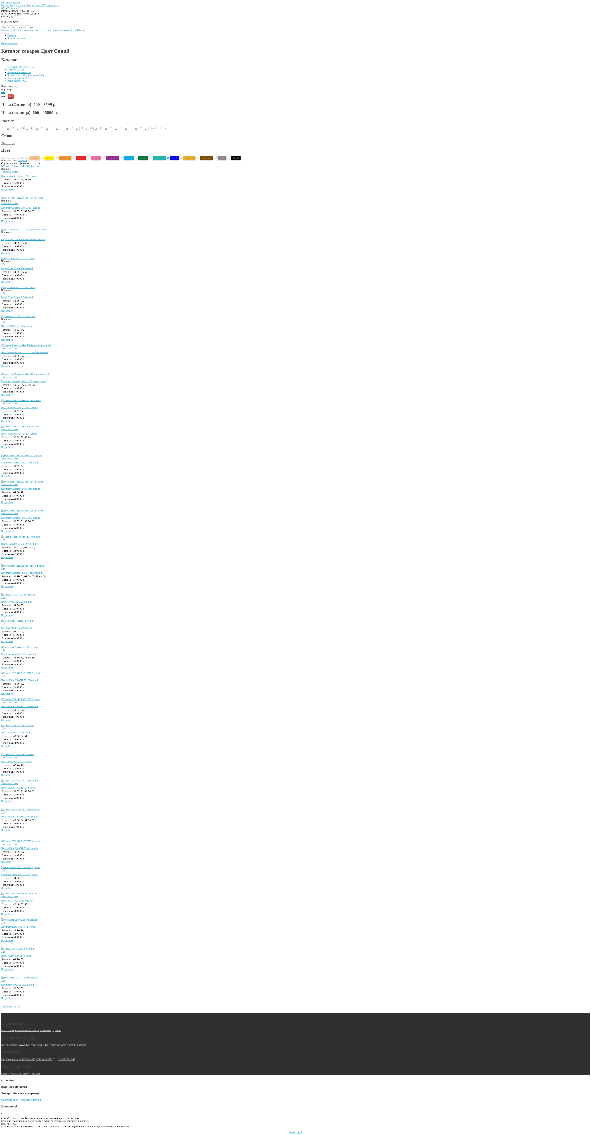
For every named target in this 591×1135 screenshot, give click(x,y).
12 (16, 1006)
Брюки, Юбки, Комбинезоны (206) (25, 75)
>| (19, 1006)
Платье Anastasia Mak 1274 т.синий (19, 544)
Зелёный (143, 158)
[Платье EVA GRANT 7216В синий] (20, 673)
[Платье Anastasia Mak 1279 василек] (21, 400)
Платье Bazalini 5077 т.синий (16, 761)
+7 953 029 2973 (30, 13)
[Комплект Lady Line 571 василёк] (19, 919)
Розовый (96, 158)
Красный (81, 158)
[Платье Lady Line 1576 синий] (18, 948)
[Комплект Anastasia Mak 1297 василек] (22, 198)
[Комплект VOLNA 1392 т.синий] (19, 977)
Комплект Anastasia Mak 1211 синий (20, 462)
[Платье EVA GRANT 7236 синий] (20, 780)
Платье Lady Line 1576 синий (16, 955)
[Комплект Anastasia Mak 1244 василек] (22, 481)
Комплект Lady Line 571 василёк (18, 927)
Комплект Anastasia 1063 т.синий (18, 654)
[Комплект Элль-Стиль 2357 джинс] (20, 867)
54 (77, 129)
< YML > (15, 30)
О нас (58, 1030)
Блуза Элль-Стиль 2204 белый (17, 268)
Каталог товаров (16, 38)
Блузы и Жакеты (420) (19, 72)
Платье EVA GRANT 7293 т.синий (19, 848)
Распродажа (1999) (17, 80)
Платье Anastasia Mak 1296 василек (19, 176)
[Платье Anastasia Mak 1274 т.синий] (20, 536)
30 (19, 160)
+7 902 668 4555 (13, 13)
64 (126, 129)
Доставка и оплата (39, 30)
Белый (20, 158)
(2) (3, 264)
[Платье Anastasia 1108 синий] (17, 725)
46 (37, 129)
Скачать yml (295, 1132)
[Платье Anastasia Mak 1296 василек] (21, 166)
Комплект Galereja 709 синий (16, 628)
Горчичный (189, 158)
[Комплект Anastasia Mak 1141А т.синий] (23, 565)
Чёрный (236, 158)
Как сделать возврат (55, 1045)
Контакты (63, 30)
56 (86, 129)
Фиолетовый (112, 158)
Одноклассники (9, 1073)
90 (25, 160)
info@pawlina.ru (9, 1059)
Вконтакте (24, 1073)
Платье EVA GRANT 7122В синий (19, 706)
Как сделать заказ (35, 1045)
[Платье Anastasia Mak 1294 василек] (21, 426)
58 (96, 129)
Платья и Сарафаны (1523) (21, 67)
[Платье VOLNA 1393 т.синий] (18, 594)
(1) (3, 235)
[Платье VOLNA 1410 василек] (18, 316)
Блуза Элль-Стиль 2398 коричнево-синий (23, 239)
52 (67, 129)
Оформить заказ (9, 1100)
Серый (222, 158)
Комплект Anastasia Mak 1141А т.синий (22, 573)
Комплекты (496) (16, 69)
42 (17, 129)
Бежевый (34, 158)
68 (146, 129)
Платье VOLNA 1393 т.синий (16, 601)
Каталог (5, 30)
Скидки (81, 30)
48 (47, 129)
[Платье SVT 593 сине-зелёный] (18, 893)
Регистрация (13, 2)
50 (57, 129)
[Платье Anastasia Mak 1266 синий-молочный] (26, 345)
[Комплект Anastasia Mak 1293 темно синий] (25, 374)
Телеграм (35, 1073)
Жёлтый (49, 158)
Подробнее (7, 189)
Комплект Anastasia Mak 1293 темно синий (23, 381)
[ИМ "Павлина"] (10, 8)
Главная (11, 35)
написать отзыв (9, 171)
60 (106, 129)
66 (136, 129)
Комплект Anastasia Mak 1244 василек (21, 488)
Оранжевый (65, 158)
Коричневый (206, 158)
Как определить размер (13, 1045)
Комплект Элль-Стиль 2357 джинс (19, 874)
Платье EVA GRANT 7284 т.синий (19, 816)
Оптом (72, 30)
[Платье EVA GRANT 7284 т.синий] (20, 809)
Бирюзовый (159, 158)
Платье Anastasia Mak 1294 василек (19, 433)
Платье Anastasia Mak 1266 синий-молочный (24, 352)
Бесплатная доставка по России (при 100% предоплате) (30, 5)
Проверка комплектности (25, 1030)
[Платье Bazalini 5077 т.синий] (17, 754)
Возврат (53, 30)
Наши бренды (47, 1030)
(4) (3, 568)
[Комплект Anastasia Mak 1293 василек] (22, 510)
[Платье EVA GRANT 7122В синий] (20, 699)
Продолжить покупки (30, 1100)
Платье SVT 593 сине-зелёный (17, 900)
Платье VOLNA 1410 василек (16, 326)
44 (27, 129)
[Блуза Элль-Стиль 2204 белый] (18, 258)
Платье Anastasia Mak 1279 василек (19, 407)
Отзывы (24, 30)
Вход (3, 2)
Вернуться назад (9, 43)
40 (8, 129)
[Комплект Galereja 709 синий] (17, 621)
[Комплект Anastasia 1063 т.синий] (19, 647)
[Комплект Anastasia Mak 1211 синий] (21, 455)
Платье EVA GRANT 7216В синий (19, 680)
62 (116, 129)
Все (8, 158)
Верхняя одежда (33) (18, 78)
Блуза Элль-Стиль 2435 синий (17, 297)
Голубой (128, 158)
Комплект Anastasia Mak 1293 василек (21, 517)
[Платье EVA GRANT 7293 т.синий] (20, 841)
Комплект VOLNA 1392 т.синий (18, 984)
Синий (11, 97)
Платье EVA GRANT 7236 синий (18, 787)
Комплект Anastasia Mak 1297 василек (21, 207)
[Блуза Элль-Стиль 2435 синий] (18, 287)
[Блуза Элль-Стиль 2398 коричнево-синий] (24, 229)
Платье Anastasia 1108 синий (16, 732)
